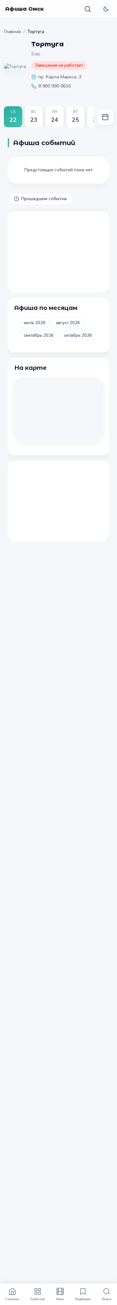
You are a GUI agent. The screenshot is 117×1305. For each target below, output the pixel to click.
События (37, 1299)
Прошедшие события (44, 199)
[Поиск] (88, 9)
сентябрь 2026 (39, 335)
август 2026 (68, 323)
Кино (60, 1299)
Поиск (106, 1299)
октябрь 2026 (78, 335)
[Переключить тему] (106, 9)
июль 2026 (35, 323)
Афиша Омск (24, 9)
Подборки (83, 1299)
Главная (12, 31)
